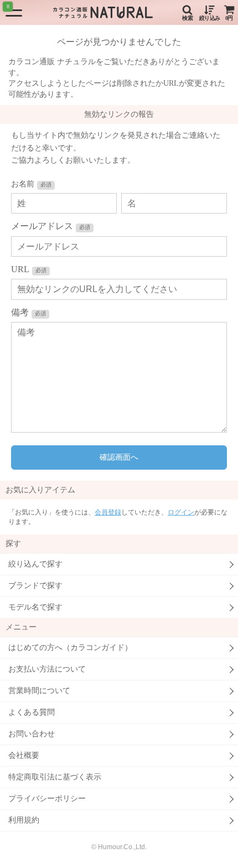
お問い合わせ (31, 734)
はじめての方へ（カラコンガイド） (70, 647)
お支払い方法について (47, 669)
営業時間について (39, 691)
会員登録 (108, 512)
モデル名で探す (35, 607)
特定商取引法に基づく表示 (54, 777)
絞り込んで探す (35, 564)
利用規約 (23, 820)
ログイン (181, 512)
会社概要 (23, 755)
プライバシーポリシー (47, 798)
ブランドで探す (35, 585)
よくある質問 (31, 712)
